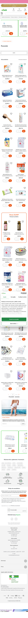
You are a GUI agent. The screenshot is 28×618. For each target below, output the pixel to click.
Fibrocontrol (20, 465)
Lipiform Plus (10, 467)
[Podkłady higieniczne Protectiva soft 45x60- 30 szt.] (4, 23)
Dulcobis (3, 465)
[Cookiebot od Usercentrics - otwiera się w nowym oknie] (21, 293)
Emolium (3, 469)
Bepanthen (4, 467)
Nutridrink (14, 469)
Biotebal (14, 465)
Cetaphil (23, 467)
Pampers (8, 469)
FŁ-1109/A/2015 (5, 586)
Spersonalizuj (13, 323)
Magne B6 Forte (17, 467)
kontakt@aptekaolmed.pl (14, 555)
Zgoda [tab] (4, 296)
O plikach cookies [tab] (22, 296)
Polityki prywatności (15, 505)
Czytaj (23, 423)
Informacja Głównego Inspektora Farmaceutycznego (12, 590)
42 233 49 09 (14, 548)
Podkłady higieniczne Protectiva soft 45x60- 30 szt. (7, 26)
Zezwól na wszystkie (14, 319)
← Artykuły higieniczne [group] (6, 41)
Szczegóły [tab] (13, 296)
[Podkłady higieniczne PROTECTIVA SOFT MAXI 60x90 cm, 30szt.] (22, 23)
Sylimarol (9, 465)
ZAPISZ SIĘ (22, 495)
